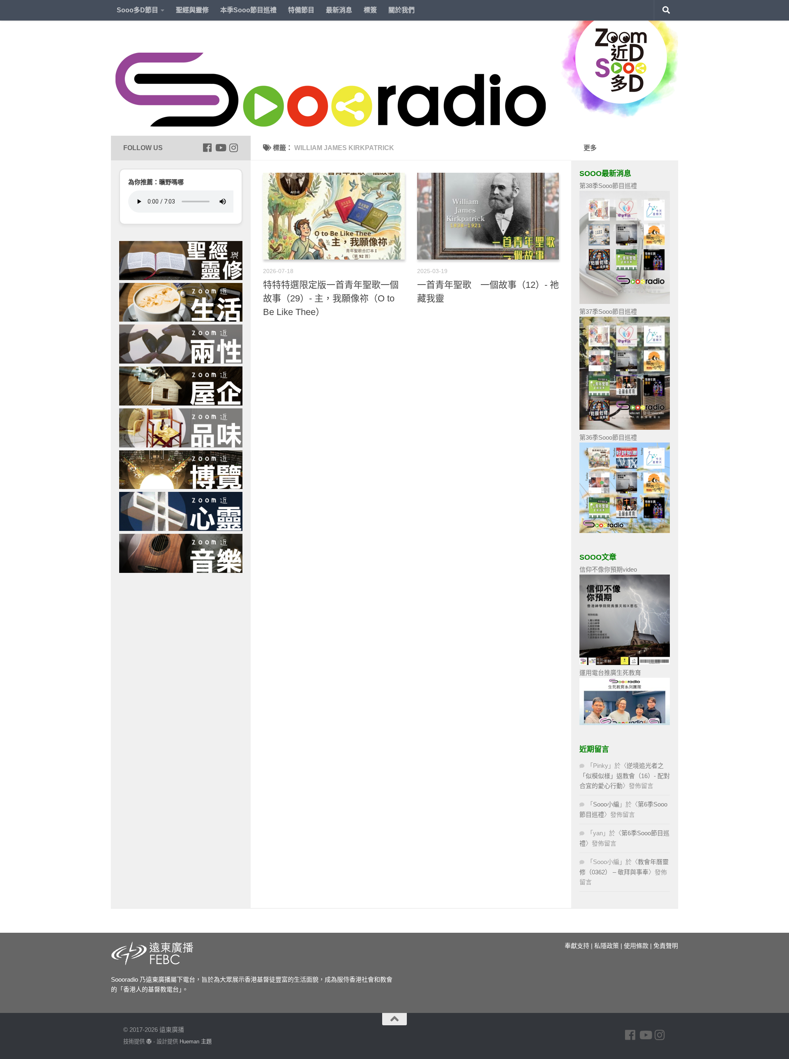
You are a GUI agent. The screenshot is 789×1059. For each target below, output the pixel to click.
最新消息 (339, 10)
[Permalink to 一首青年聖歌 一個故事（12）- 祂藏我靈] (488, 216)
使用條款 (636, 945)
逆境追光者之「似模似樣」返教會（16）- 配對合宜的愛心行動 (624, 775)
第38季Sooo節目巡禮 (608, 185)
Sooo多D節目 (137, 10)
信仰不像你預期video (608, 569)
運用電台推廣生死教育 (610, 672)
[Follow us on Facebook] (207, 148)
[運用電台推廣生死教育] (624, 722)
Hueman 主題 (196, 1041)
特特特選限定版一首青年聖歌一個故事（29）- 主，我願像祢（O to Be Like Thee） (331, 298)
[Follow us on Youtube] (220, 148)
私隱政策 (606, 945)
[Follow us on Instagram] (233, 148)
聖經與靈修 (192, 10)
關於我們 (401, 10)
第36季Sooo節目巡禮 (608, 437)
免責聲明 (665, 945)
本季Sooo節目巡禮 (248, 10)
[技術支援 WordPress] (149, 1041)
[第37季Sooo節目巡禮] (624, 427)
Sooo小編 (606, 804)
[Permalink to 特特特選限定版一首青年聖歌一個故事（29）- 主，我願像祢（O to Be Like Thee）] (334, 216)
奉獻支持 (577, 945)
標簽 (370, 10)
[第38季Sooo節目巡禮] (624, 301)
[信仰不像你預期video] (624, 662)
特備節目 (301, 10)
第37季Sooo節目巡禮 (608, 311)
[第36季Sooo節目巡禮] (624, 530)
